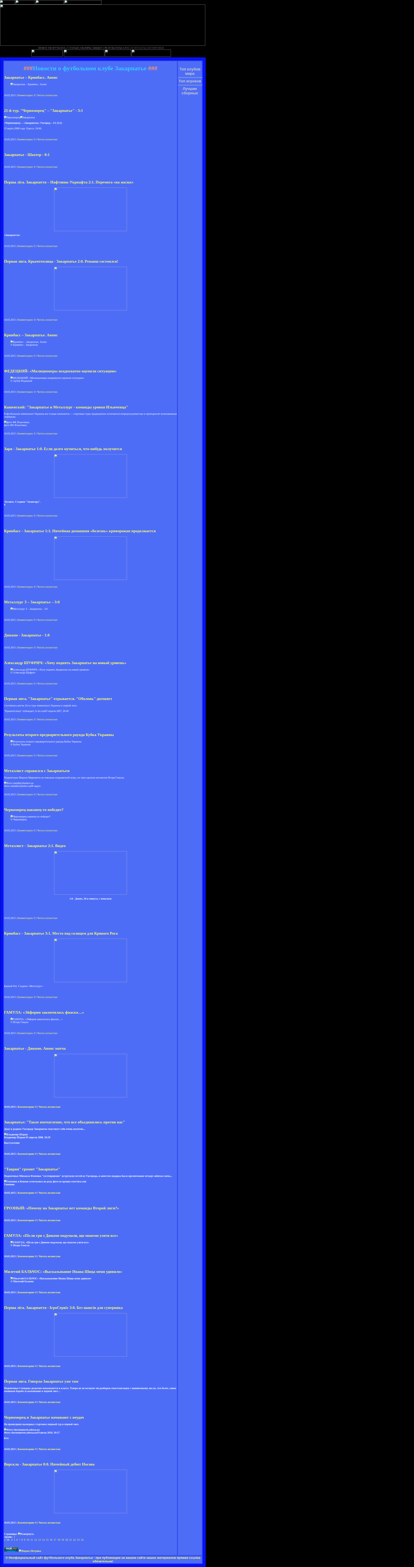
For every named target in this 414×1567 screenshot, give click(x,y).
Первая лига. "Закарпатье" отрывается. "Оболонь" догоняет (58, 699)
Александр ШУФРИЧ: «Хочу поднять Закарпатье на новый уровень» (65, 663)
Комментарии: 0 (26, 95)
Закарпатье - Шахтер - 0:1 (27, 155)
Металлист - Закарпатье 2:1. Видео (35, 846)
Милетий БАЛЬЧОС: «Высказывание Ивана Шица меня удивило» (63, 1271)
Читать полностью (47, 95)
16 (51, 1539)
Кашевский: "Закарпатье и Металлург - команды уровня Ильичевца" (66, 407)
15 (47, 1539)
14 (43, 1539)
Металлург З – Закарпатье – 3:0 (32, 602)
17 (55, 1539)
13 (39, 1539)
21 (70, 1539)
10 (28, 1539)
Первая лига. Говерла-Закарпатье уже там (41, 1381)
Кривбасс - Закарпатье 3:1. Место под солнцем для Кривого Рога (61, 933)
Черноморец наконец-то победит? (34, 810)
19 (62, 1539)
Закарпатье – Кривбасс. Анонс (31, 77)
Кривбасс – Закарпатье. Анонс (31, 335)
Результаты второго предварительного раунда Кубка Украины (59, 735)
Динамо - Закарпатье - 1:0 (27, 635)
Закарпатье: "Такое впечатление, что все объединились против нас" (64, 1122)
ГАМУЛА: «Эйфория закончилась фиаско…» (44, 1012)
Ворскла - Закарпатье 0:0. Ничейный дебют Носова (49, 1464)
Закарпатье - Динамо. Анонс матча (35, 1048)
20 (66, 1539)
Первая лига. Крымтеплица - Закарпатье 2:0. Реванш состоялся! (61, 261)
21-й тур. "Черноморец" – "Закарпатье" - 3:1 (43, 110)
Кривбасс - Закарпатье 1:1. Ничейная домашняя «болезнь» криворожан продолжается (80, 531)
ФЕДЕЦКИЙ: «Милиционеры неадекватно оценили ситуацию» (60, 371)
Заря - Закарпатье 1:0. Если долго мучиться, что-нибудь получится (63, 449)
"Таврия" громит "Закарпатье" (32, 1169)
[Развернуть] (26, 1534)
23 (78, 1539)
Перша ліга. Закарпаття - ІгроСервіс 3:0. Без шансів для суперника (63, 1308)
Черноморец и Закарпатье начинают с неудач (44, 1417)
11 (32, 1539)
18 (59, 1539)
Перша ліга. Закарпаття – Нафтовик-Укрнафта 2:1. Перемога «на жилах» (69, 182)
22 (74, 1539)
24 (82, 1539)
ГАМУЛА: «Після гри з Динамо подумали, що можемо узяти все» (61, 1235)
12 (35, 1539)
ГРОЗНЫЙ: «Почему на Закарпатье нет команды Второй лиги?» (61, 1208)
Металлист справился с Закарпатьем (37, 771)
